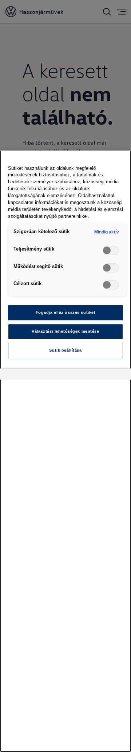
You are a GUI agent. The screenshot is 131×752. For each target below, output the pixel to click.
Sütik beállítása (65, 350)
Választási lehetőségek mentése (65, 331)
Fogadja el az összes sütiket (66, 312)
